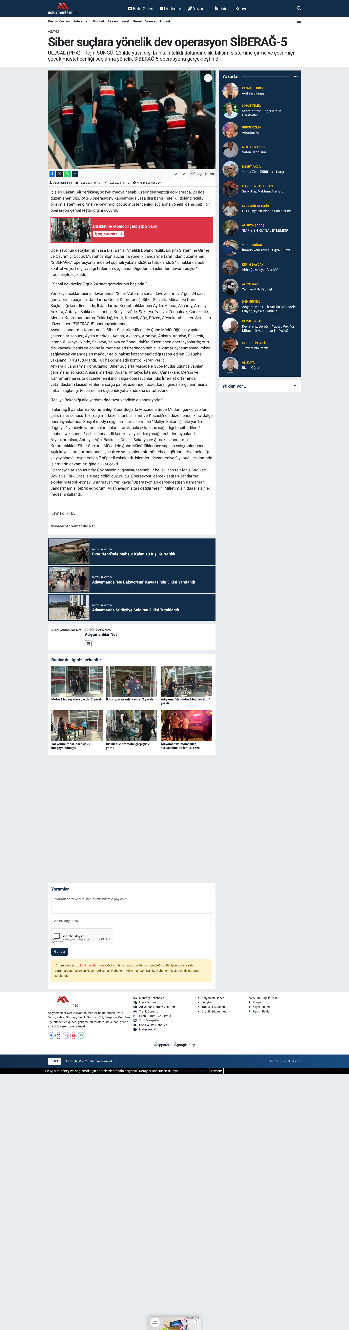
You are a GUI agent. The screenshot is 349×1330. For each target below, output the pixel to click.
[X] (58, 1035)
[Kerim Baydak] (230, 267)
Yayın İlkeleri (261, 1007)
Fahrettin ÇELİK (254, 343)
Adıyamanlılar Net (63, 182)
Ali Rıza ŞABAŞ (253, 225)
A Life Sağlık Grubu (266, 998)
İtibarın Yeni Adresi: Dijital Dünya (266, 250)
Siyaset (151, 21)
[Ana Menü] (299, 21)
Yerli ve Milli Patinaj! (257, 289)
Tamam (216, 1071)
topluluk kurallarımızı (90, 965)
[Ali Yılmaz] (230, 286)
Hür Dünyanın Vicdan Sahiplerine (266, 211)
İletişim (222, 8)
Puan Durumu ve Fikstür (155, 1016)
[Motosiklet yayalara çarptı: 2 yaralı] (77, 681)
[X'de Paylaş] (59, 174)
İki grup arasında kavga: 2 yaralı (129, 699)
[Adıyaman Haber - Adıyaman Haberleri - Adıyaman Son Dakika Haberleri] (63, 9)
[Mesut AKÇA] (230, 169)
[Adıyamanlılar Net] (66, 630)
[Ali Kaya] (230, 365)
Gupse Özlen (252, 127)
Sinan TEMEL (251, 105)
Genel (137, 21)
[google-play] (184, 1045)
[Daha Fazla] (75, 174)
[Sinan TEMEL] (230, 110)
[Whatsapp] (81, 1035)
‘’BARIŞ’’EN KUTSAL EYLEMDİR (265, 230)
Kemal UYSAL (252, 321)
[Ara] (299, 8)
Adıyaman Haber (213, 998)
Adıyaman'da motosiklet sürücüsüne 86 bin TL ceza (180, 746)
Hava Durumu (148, 1002)
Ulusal (165, 21)
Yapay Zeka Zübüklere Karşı (263, 172)
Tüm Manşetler (149, 1020)
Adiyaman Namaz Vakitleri (157, 1007)
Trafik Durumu (148, 1011)
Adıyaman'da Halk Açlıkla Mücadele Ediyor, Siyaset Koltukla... (269, 309)
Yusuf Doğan (252, 245)
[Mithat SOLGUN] (230, 149)
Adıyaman (81, 21)
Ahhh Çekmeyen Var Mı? (260, 270)
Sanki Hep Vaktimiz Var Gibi (263, 191)
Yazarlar (200, 8)
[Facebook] (51, 1035)
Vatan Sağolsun (254, 152)
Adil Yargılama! (253, 93)
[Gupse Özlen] (230, 130)
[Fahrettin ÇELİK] (230, 345)
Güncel (98, 21)
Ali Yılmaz (250, 284)
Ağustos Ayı (251, 132)
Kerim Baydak (253, 264)
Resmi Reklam (59, 21)
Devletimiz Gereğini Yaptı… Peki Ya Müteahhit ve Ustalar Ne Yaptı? (268, 328)
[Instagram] (66, 1035)
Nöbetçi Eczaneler (151, 998)
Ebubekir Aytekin (255, 206)
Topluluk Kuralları (213, 1007)
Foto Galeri (143, 8)
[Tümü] (296, 77)
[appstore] (163, 1045)
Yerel (125, 21)
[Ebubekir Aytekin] (230, 208)
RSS (56, 1061)
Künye (241, 8)
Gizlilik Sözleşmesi (214, 1011)
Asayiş (112, 21)
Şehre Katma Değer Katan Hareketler (261, 113)
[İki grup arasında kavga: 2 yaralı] (131, 681)
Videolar (173, 8)
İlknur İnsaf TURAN (257, 186)
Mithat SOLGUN (254, 147)
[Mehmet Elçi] (230, 306)
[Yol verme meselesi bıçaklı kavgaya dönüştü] (77, 725)
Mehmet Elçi (251, 301)
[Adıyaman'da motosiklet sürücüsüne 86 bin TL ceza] (186, 725)
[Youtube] (73, 1035)
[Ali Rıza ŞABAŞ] (230, 228)
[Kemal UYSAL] (230, 326)
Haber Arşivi (147, 1029)
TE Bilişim (294, 1061)
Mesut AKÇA (251, 166)
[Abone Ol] (202, 174)
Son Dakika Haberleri (153, 1025)
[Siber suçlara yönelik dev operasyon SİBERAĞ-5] (132, 119)
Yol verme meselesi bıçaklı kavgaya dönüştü (70, 746)
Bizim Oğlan (251, 368)
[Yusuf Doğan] (230, 247)
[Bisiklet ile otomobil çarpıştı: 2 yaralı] (131, 725)
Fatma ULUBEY (253, 88)
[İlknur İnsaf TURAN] (230, 188)
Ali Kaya (248, 362)
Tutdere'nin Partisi (255, 348)
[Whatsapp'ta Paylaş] (67, 174)
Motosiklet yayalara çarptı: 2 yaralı (76, 699)
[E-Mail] (88, 643)
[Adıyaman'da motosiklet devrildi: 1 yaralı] (186, 681)
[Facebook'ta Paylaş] (52, 174)
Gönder (59, 951)
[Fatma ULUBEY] (230, 90)
